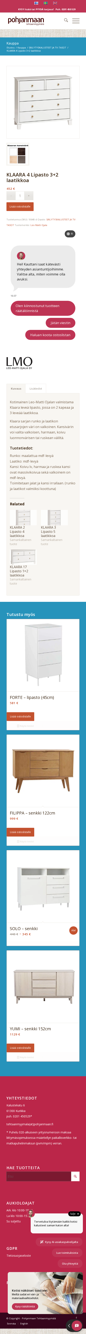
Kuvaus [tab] (16, 388)
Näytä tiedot (26, 725)
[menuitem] (64, 20)
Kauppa (12, 43)
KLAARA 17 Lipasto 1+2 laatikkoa (19, 571)
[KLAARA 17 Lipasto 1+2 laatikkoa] (23, 557)
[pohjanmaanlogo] (35, 20)
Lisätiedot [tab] (36, 388)
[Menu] (74, 20)
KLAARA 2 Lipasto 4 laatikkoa (17, 531)
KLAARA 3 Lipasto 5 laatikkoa (48, 531)
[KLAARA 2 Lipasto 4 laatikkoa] (23, 517)
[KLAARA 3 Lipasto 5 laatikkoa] (54, 517)
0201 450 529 (68, 9)
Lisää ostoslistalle (20, 206)
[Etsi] (64, 20)
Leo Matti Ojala (38, 225)
